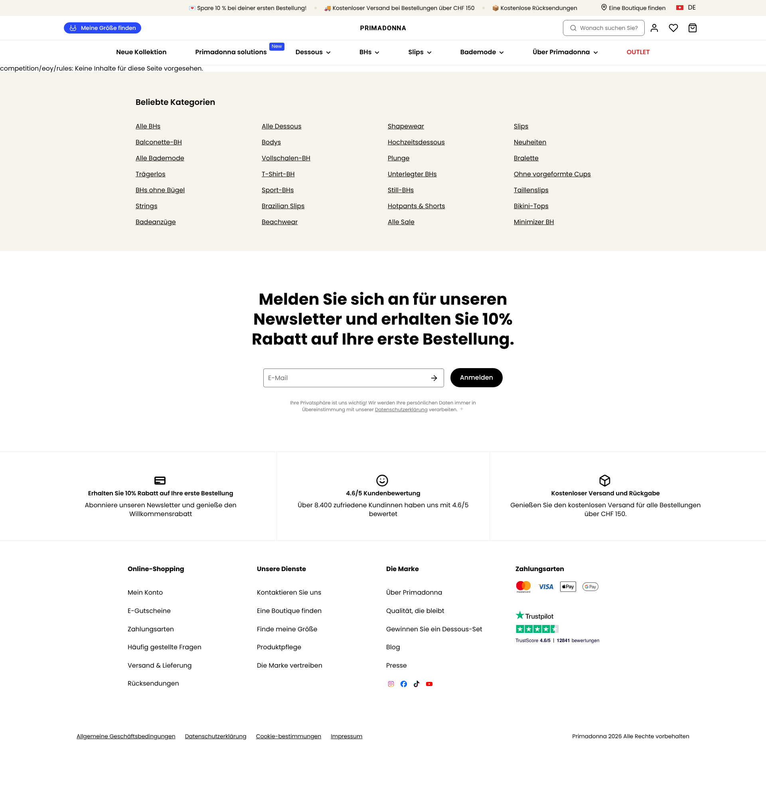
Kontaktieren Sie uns (289, 592)
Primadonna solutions (238, 50)
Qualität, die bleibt (415, 611)
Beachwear (280, 222)
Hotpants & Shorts (416, 206)
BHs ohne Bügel (160, 190)
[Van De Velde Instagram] (391, 685)
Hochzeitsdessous (416, 142)
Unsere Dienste (281, 569)
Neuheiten (530, 142)
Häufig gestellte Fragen (164, 647)
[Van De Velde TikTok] (416, 685)
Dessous (309, 52)
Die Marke (402, 569)
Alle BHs (148, 126)
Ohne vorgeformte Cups (552, 174)
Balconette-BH (159, 142)
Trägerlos (151, 174)
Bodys (271, 142)
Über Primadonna (561, 52)
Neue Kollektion (141, 52)
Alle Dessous (282, 126)
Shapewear (406, 126)
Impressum (346, 736)
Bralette (526, 158)
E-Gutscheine (149, 611)
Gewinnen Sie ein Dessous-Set (434, 629)
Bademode (478, 52)
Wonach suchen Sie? (609, 28)
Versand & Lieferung (160, 665)
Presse (396, 665)
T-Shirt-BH (278, 174)
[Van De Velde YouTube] (429, 685)
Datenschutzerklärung (401, 409)
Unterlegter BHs (412, 174)
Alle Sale (401, 222)
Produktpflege (279, 647)
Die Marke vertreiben (289, 665)
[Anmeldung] (654, 28)
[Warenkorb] (692, 28)
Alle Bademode (160, 158)
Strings (147, 206)
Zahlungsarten (151, 629)
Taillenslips (531, 190)
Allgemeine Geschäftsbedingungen (126, 736)
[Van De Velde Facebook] (404, 685)
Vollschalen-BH (286, 158)
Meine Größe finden (108, 28)
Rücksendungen (153, 683)
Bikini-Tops (531, 206)
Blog (393, 647)
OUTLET (638, 52)
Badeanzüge (156, 222)
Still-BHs (401, 190)
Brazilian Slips (283, 206)
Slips (415, 52)
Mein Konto (145, 592)
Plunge (398, 158)
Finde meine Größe (287, 629)
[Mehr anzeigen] (462, 409)
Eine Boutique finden (289, 611)
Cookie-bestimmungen (289, 736)
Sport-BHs (278, 190)
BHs (365, 52)
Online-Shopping (156, 569)
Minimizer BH (534, 222)
